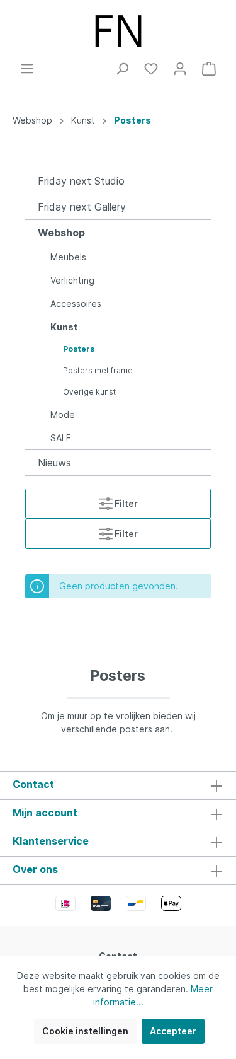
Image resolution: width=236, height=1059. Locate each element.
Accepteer (173, 1031)
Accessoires (75, 303)
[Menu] (27, 69)
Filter (125, 503)
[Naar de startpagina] (118, 31)
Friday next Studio (81, 181)
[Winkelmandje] (208, 69)
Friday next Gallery (82, 206)
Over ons (35, 869)
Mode (62, 414)
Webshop (61, 232)
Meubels (68, 257)
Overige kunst (89, 391)
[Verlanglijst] (151, 69)
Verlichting (72, 280)
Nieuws (54, 462)
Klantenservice (51, 841)
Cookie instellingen (85, 1031)
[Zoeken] (122, 69)
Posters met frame (98, 370)
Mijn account (45, 812)
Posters (78, 349)
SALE (60, 437)
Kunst (64, 326)
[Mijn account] (180, 69)
